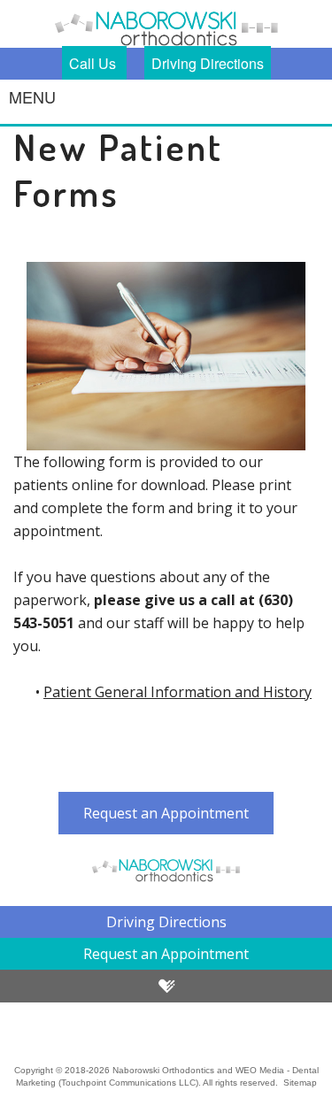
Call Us (94, 63)
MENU (32, 96)
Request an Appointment (166, 813)
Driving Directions (207, 63)
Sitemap (300, 1082)
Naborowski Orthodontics (163, 1070)
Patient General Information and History (177, 692)
